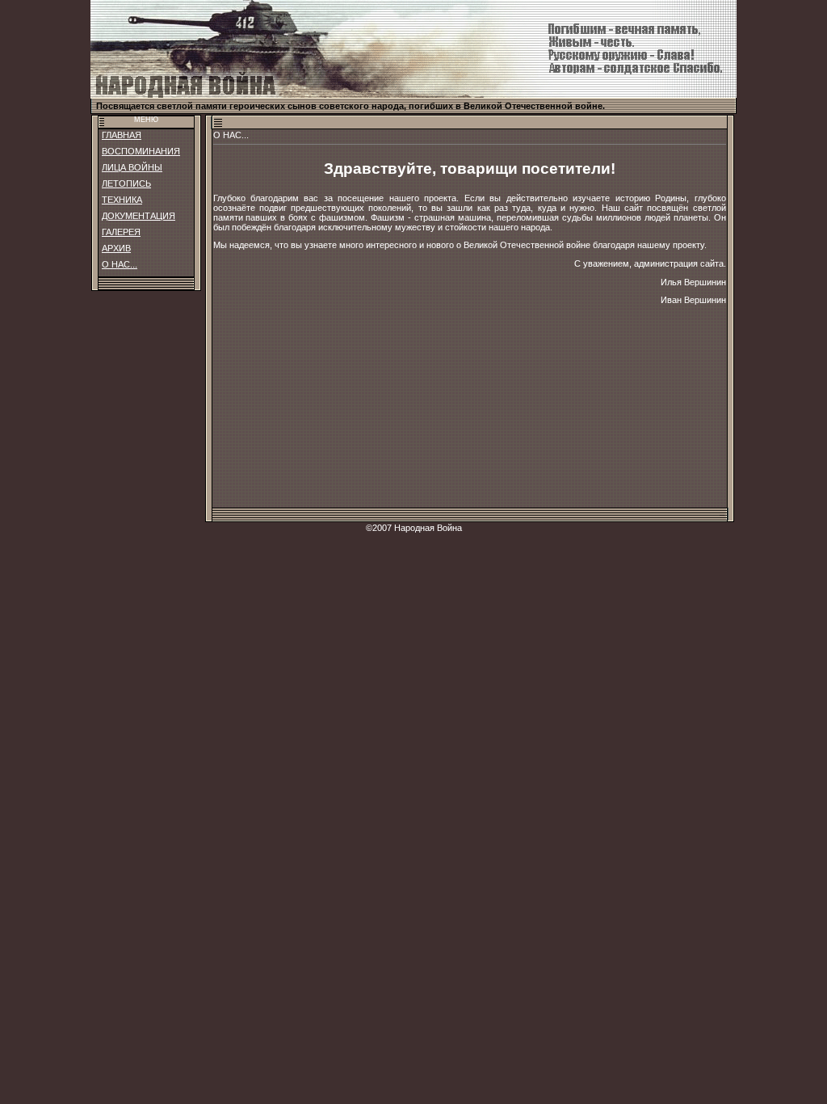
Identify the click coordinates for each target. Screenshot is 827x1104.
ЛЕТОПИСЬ (126, 183)
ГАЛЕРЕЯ (121, 232)
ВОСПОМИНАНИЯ (141, 151)
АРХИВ (116, 248)
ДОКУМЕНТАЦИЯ (138, 216)
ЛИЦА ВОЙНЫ (132, 167)
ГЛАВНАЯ (121, 135)
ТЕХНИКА (122, 199)
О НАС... (119, 264)
